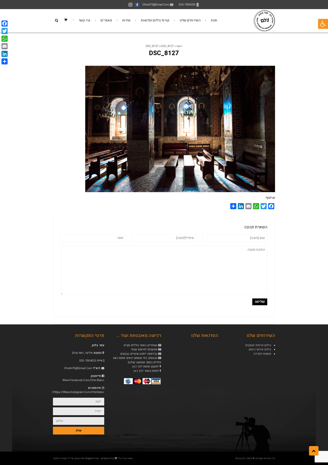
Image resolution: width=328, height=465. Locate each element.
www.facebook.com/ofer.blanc (83, 380)
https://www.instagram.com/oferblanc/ (78, 392)
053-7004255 (87, 361)
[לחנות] (71, 20)
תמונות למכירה (262, 354)
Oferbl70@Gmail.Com (78, 368)
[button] (323, 24)
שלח (78, 430)
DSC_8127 (152, 46)
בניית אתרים (107, 458)
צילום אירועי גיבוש (260, 349)
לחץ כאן (137, 366)
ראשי (179, 46)
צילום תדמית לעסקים (258, 345)
